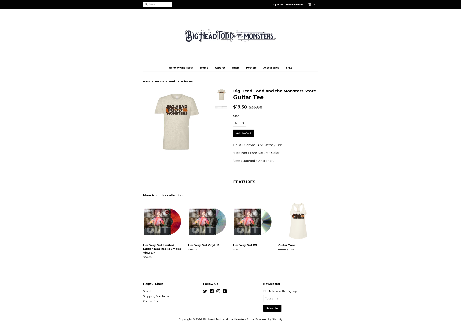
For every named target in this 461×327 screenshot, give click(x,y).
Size (236, 116)
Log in (275, 4)
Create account (294, 4)
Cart (315, 4)
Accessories (271, 67)
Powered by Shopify (268, 319)
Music (235, 67)
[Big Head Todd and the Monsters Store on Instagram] (218, 292)
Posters (251, 67)
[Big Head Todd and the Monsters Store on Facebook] (212, 292)
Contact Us (150, 301)
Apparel (220, 67)
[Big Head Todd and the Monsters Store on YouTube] (225, 292)
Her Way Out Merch (181, 67)
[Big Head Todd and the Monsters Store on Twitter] (205, 292)
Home (204, 67)
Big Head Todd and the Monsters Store (228, 319)
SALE (289, 67)
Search (147, 291)
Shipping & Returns (156, 296)
